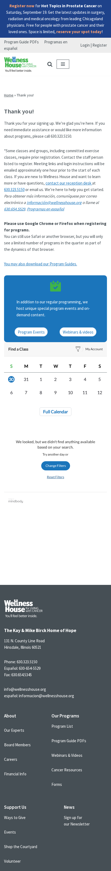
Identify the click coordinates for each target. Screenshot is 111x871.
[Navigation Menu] (63, 64)
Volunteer (12, 861)
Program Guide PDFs (21, 41)
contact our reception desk (69, 183)
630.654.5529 (14, 208)
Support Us (15, 807)
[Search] (50, 64)
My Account (94, 349)
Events (10, 832)
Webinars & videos (78, 332)
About (10, 716)
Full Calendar (55, 411)
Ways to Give (15, 817)
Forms (56, 784)
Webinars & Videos (66, 755)
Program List (62, 726)
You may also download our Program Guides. (40, 263)
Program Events (31, 332)
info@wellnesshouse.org (25, 689)
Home (8, 95)
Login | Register (93, 45)
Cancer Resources (66, 769)
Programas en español (45, 208)
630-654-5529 (29, 668)
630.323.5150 (14, 189)
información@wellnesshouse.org (54, 202)
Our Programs (65, 716)
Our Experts (14, 730)
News (69, 807)
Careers (10, 759)
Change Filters (56, 466)
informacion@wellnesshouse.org (46, 695)
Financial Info (15, 773)
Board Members (17, 744)
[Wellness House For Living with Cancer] (20, 64)
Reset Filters (55, 477)
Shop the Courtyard (20, 846)
